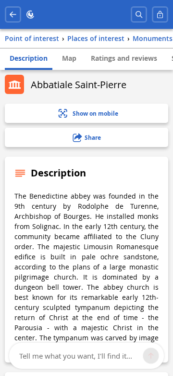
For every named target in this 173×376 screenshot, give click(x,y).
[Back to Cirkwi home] (30, 14)
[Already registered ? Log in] (160, 14)
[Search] (139, 14)
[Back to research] (13, 14)
